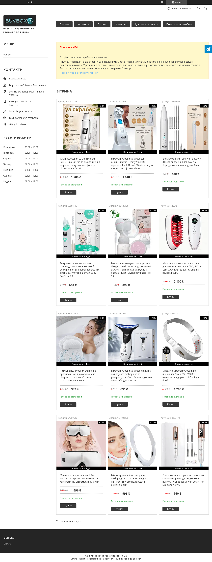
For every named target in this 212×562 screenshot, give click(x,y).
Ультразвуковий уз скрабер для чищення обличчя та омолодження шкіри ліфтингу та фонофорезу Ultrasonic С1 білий (80, 163)
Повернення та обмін (179, 24)
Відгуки (7, 54)
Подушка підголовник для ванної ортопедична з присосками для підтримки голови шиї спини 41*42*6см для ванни (78, 375)
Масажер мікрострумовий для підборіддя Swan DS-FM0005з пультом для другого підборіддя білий (180, 375)
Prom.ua (122, 555)
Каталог (82, 24)
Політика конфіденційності (128, 558)
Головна (64, 24)
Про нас (102, 24)
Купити (68, 192)
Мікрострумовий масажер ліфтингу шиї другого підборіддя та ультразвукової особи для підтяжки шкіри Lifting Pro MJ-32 (131, 375)
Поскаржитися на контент (100, 558)
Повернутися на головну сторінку (79, 72)
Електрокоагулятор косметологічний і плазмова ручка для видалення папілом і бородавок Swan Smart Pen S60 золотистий (183, 479)
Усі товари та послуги (68, 521)
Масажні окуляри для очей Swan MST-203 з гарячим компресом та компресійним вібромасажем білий (79, 478)
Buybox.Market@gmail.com (24, 117)
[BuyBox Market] (19, 21)
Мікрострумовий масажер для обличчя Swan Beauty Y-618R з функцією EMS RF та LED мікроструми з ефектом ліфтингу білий (132, 163)
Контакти (121, 24)
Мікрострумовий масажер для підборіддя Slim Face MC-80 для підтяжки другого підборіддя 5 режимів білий (128, 479)
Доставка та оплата (146, 24)
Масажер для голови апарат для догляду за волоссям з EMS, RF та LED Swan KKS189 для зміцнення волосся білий (181, 267)
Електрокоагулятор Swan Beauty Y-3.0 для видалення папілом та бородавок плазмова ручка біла (182, 162)
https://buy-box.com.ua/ (21, 111)
